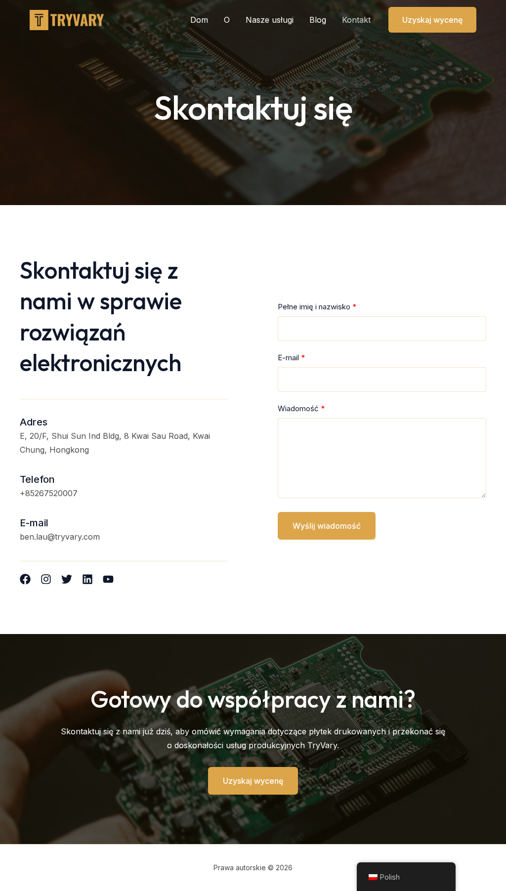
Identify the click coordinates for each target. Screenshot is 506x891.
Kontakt (356, 20)
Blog (317, 20)
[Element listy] (25, 579)
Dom (199, 20)
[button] (432, 20)
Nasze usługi (270, 20)
